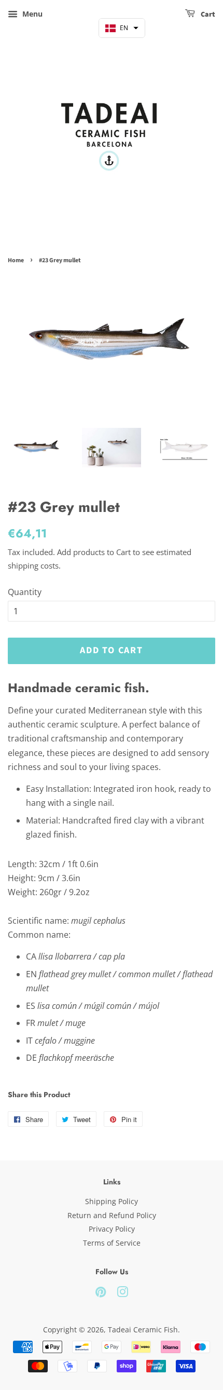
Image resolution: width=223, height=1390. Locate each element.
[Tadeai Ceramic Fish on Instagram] (122, 1294)
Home (16, 260)
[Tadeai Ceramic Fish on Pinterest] (100, 1294)
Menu (31, 14)
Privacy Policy (112, 1229)
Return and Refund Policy (111, 1215)
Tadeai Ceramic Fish (143, 1329)
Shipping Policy (111, 1201)
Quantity (24, 592)
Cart (207, 14)
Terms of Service (112, 1243)
